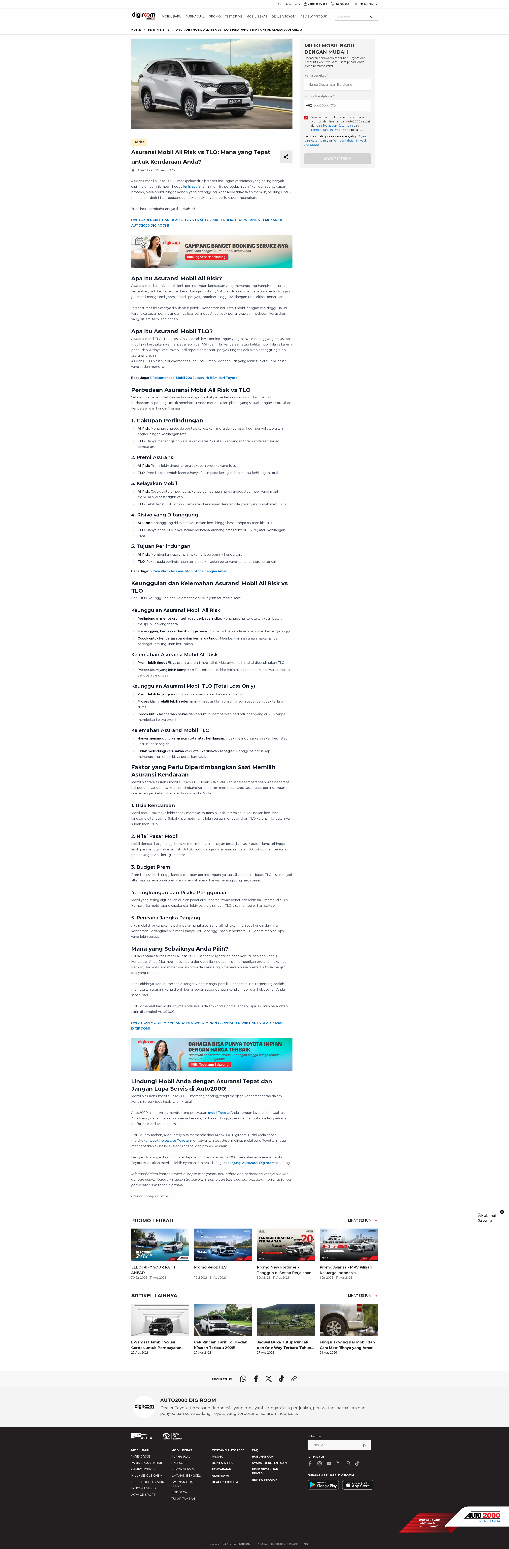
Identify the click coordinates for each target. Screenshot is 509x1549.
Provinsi (203, 725)
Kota (200, 746)
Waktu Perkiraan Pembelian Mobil (221, 809)
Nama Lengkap (208, 701)
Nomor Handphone (271, 701)
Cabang (202, 767)
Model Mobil (206, 788)
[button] (254, 679)
